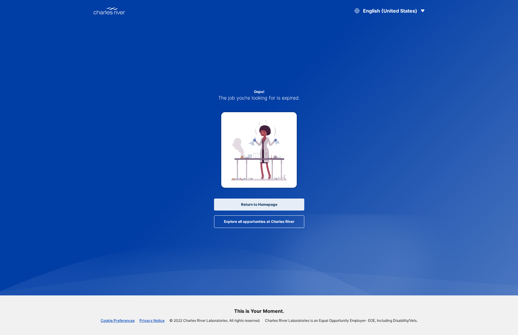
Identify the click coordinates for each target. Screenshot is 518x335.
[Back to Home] (109, 10)
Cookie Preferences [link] (118, 320)
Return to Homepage (259, 204)
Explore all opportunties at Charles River (259, 221)
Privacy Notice (152, 320)
